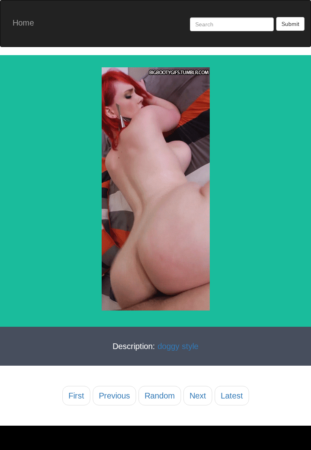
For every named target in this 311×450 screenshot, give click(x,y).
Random (160, 395)
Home (23, 22)
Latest (232, 395)
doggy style (178, 346)
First (76, 395)
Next (198, 395)
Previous (114, 395)
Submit (290, 24)
